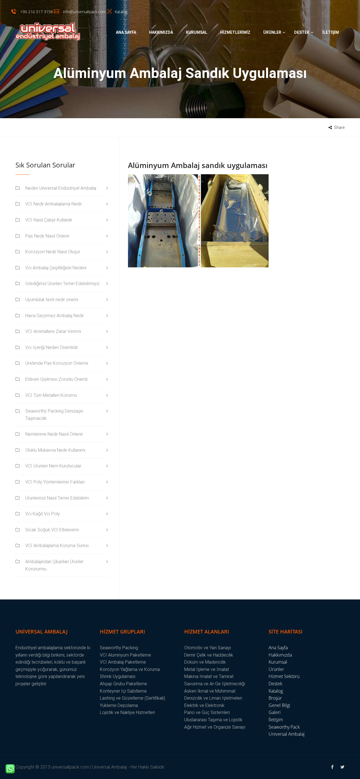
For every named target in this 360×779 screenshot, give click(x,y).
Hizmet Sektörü (284, 676)
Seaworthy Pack (284, 727)
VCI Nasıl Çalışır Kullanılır (48, 220)
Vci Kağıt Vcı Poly (42, 513)
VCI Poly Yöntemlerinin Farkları (55, 482)
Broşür (275, 698)
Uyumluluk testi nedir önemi (51, 299)
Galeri (275, 712)
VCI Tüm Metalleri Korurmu (51, 395)
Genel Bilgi (279, 705)
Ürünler (272, 32)
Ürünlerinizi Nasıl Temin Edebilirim (57, 498)
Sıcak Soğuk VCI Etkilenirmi (52, 529)
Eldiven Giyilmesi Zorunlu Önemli (56, 379)
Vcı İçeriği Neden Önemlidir (51, 347)
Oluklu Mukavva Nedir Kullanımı (55, 450)
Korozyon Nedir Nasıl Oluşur (52, 251)
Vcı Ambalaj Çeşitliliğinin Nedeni (55, 267)
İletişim (330, 32)
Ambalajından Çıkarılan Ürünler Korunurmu (54, 565)
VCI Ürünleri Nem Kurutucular (53, 466)
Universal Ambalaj (287, 734)
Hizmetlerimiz (235, 32)
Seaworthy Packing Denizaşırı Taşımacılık (54, 414)
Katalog (276, 691)
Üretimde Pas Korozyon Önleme (56, 363)
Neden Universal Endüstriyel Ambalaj (60, 188)
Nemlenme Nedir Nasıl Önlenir (54, 434)
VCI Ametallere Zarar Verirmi (53, 331)
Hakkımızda (161, 32)
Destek (301, 32)
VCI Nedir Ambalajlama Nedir (53, 204)
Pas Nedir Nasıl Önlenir (47, 236)
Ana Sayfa (126, 32)
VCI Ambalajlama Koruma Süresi (57, 545)
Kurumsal (196, 32)
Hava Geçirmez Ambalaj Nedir (54, 315)
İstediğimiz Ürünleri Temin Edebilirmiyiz (62, 283)
